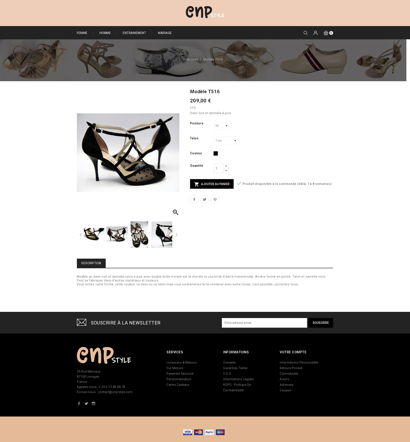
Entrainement (134, 33)
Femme (82, 33)
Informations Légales (238, 379)
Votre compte (293, 352)
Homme (105, 33)
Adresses (286, 384)
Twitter (86, 403)
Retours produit (291, 368)
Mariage (165, 33)
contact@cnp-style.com (115, 392)
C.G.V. (227, 373)
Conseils (229, 362)
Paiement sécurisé (180, 373)
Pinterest (215, 199)
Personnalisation (179, 379)
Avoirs (284, 379)
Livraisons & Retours (182, 362)
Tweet (205, 199)
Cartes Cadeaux (178, 384)
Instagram (93, 403)
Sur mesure (175, 368)
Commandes (289, 373)
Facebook (79, 403)
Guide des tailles (235, 368)
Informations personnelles (299, 362)
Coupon (285, 390)
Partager (194, 199)
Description (91, 263)
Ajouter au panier (212, 184)
